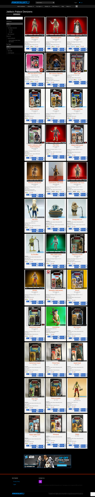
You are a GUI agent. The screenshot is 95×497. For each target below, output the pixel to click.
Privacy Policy (16, 481)
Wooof (77, 290)
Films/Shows (55, 6)
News (67, 6)
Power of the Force (77, 184)
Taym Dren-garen (56, 37)
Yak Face (35, 219)
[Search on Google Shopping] (36, 47)
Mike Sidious (84, 288)
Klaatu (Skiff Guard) (77, 145)
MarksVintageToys (41, 217)
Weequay (56, 434)
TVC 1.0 (10, 32)
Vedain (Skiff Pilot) (77, 109)
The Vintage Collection (12, 27)
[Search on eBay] (32, 47)
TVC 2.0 (10, 29)
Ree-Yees (35, 399)
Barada (77, 399)
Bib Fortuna (77, 327)
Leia (35, 190)
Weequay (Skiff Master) (56, 290)
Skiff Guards (17, 14)
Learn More (69, 79)
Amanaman (55, 327)
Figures (9, 48)
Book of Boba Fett (56, 75)
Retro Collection (11, 34)
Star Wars (64, 494)
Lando (34, 153)
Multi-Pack (10, 50)
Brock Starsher (34, 109)
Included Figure (11, 52)
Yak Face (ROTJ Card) (35, 73)
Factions (46, 6)
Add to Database (21, 6)
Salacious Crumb (77, 254)
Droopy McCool (77, 219)
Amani (52, 331)
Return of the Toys (41, 360)
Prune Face (55, 363)
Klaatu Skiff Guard (34, 434)
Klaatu (77, 434)
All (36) (8, 23)
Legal (14, 484)
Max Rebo (56, 219)
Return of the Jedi (35, 39)
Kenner (9, 36)
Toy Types (38, 6)
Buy (68, 46)
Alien (51, 189)
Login (75, 2)
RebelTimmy (63, 288)
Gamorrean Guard (34, 327)
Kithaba (34, 290)
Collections (30, 6)
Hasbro (9, 25)
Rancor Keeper (56, 398)
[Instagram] (77, 6)
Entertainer (53, 224)
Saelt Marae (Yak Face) (56, 182)
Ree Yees (56, 145)
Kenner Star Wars (11, 38)
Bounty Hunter (32, 189)
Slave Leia (77, 73)
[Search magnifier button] (53, 2)
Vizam (56, 109)
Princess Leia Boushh (34, 182)
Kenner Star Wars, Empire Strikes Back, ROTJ (14, 41)
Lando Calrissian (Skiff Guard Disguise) (34, 146)
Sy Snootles (34, 254)
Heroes (30, 153)
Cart (81, 2)
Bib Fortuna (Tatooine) (56, 73)
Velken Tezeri (35, 37)
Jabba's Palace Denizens (33, 44)
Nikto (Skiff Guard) (55, 254)
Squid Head (77, 363)
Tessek (77, 37)
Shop (63, 6)
